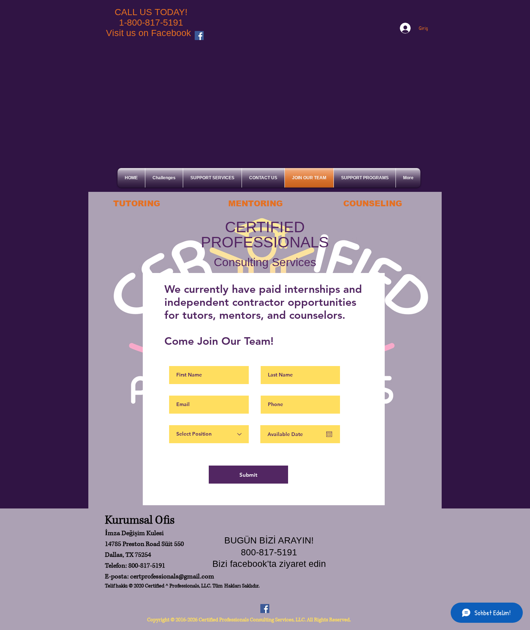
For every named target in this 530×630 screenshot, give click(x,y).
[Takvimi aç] (329, 434)
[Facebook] (199, 35)
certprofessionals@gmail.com (172, 576)
